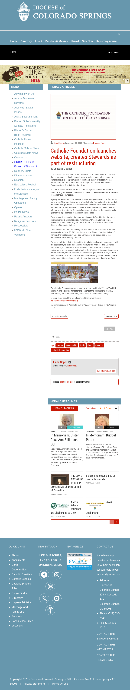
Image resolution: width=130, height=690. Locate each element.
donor (90, 345)
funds (82, 345)
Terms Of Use (60, 683)
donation (99, 345)
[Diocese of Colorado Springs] (65, 11)
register (70, 382)
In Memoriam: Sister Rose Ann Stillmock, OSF (65, 439)
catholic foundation (60, 350)
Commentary (75, 427)
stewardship (71, 345)
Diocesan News (99, 143)
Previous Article (60, 316)
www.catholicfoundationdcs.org (64, 300)
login (62, 382)
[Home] (109, 52)
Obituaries (111, 427)
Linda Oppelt (58, 143)
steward (59, 345)
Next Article (110, 316)
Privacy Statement (34, 683)
